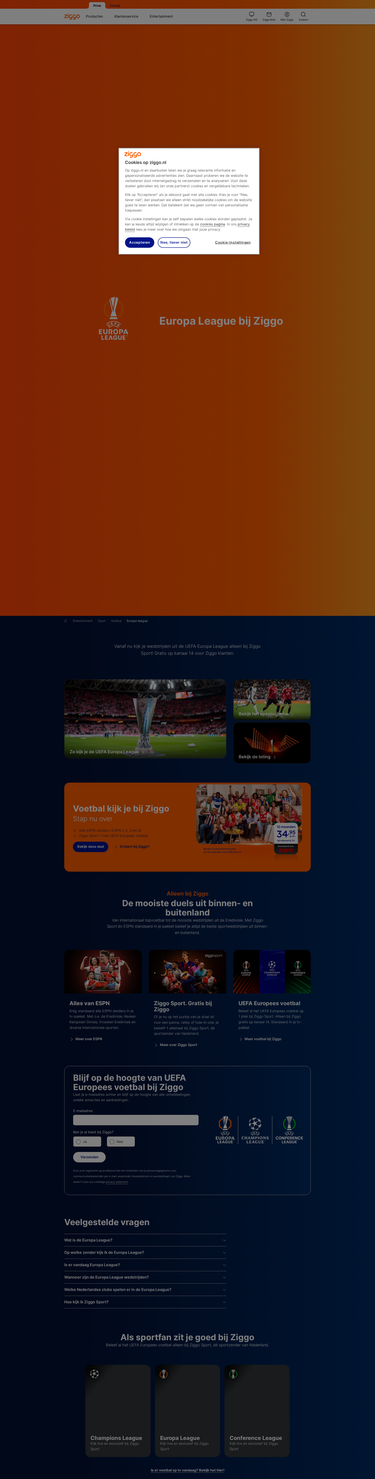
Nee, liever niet (174, 242)
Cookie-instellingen (233, 242)
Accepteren (139, 242)
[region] (189, 201)
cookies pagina (212, 224)
